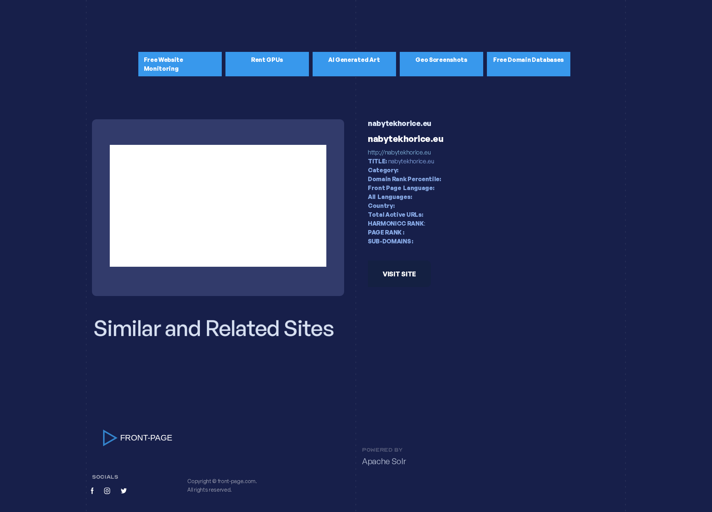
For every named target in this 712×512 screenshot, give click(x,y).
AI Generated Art (354, 59)
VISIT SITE (399, 274)
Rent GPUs (267, 59)
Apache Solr (384, 461)
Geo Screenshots (441, 59)
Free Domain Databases (528, 59)
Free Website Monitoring (163, 64)
